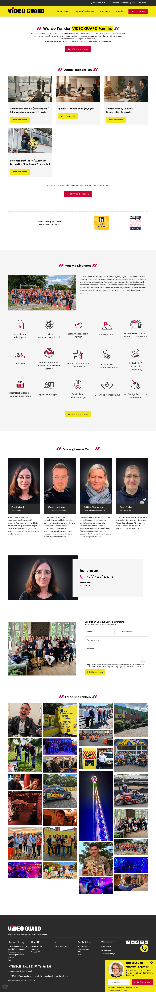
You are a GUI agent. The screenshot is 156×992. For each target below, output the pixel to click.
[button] (5, 987)
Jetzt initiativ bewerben (78, 194)
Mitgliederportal (128, 3)
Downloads (106, 946)
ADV (79, 954)
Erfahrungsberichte (16, 954)
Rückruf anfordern (142, 982)
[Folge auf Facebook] (128, 942)
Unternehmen (37, 946)
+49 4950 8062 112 (101, 3)
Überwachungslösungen (18, 946)
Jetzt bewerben (20, 119)
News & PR (35, 952)
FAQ (9, 960)
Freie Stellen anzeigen (78, 49)
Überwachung (62, 11)
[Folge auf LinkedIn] (133, 942)
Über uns (104, 11)
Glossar (11, 957)
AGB (80, 952)
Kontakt (119, 11)
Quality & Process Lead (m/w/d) (76, 108)
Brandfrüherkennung (85, 11)
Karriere (115, 3)
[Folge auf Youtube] (146, 942)
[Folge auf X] (142, 942)
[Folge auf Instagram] (137, 942)
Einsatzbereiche (14, 952)
